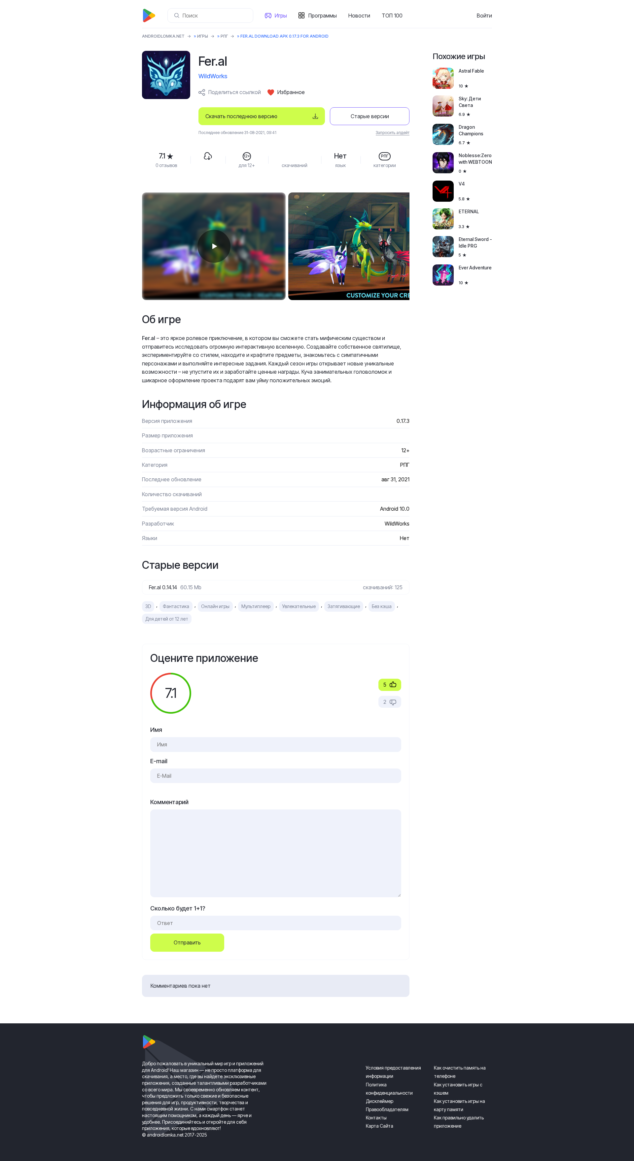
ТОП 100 (392, 15)
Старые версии (370, 116)
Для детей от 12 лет (166, 619)
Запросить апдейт (392, 132)
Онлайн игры (215, 606)
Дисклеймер (379, 1101)
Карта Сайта (379, 1126)
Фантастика (176, 606)
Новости (359, 15)
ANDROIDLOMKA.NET (163, 36)
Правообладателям (387, 1109)
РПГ (224, 36)
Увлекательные (299, 606)
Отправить (187, 942)
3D (148, 606)
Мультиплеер (255, 606)
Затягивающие (344, 606)
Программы (322, 15)
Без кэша (382, 606)
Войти (484, 15)
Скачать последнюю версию (241, 116)
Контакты (376, 1117)
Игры (281, 15)
